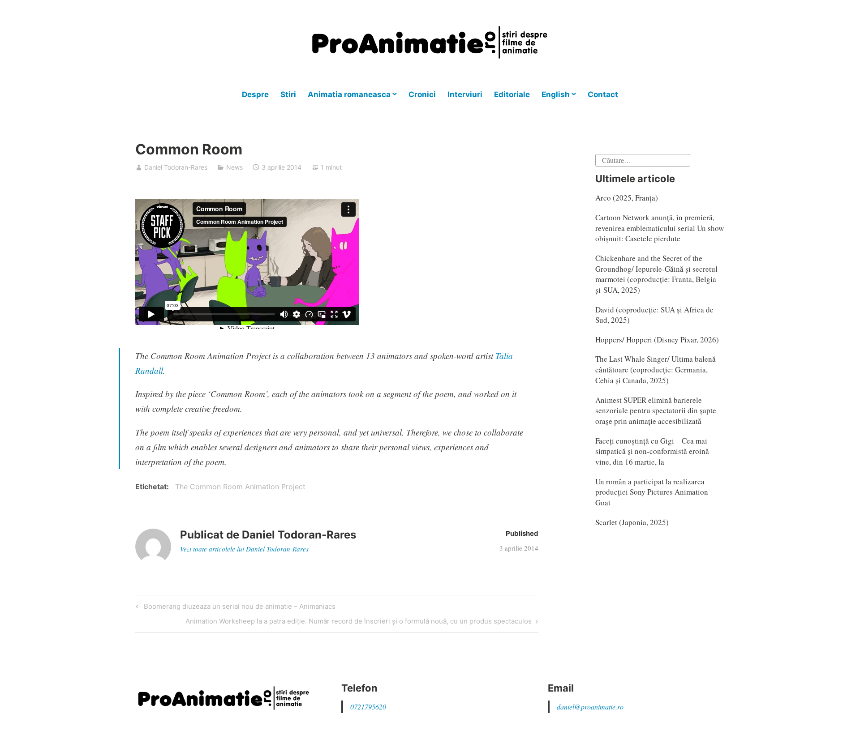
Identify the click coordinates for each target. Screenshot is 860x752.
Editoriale (512, 94)
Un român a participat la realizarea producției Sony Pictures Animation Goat (651, 492)
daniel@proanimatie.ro (590, 706)
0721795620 (368, 706)
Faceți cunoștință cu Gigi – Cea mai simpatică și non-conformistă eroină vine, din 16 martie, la (652, 451)
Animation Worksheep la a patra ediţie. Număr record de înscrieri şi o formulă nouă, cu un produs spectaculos (358, 622)
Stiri (288, 94)
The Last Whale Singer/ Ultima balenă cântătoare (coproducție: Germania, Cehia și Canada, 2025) (655, 369)
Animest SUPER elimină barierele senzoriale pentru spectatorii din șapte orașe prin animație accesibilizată (655, 411)
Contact (603, 94)
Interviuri (464, 94)
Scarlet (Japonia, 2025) (632, 522)
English (556, 94)
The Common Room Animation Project (240, 486)
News (234, 167)
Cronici (422, 94)
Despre (255, 94)
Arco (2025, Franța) (626, 197)
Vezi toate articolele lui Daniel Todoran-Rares (244, 548)
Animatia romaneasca (349, 94)
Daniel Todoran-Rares (175, 167)
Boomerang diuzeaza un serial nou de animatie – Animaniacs (238, 608)
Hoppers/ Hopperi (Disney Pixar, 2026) (657, 339)
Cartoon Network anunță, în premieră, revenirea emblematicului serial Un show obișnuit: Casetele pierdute (659, 228)
